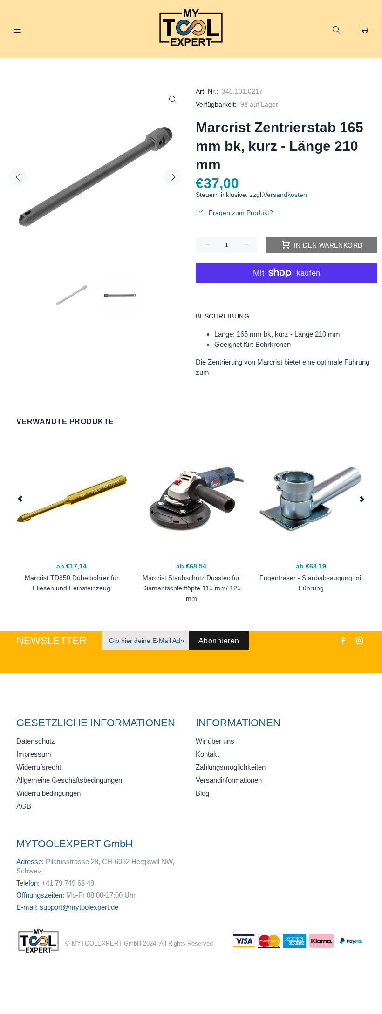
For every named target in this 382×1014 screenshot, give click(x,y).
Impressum (33, 754)
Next (173, 177)
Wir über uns (215, 741)
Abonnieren (218, 641)
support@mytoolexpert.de (79, 907)
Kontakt (207, 754)
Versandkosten (285, 194)
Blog (202, 793)
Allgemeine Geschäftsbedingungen (69, 780)
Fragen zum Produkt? (241, 212)
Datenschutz (35, 741)
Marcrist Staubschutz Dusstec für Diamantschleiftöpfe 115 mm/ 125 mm (191, 588)
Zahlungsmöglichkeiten (231, 767)
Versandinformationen (229, 780)
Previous (18, 177)
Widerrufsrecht (38, 767)
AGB (23, 806)
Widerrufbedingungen (48, 793)
